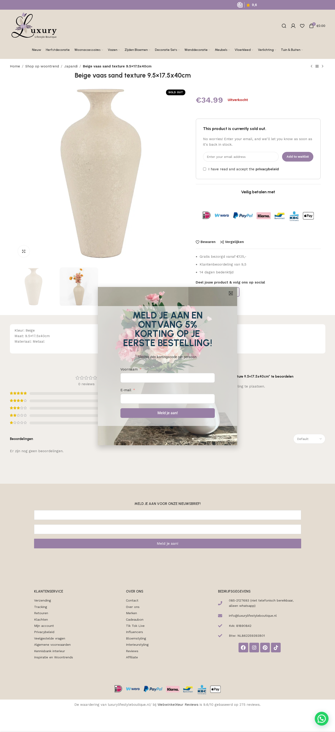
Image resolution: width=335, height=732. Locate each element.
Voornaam (129, 369)
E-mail (125, 390)
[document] (167, 366)
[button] (231, 293)
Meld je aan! (167, 413)
